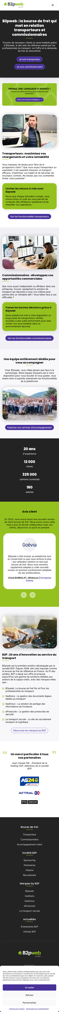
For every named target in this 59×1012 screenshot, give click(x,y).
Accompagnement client (29, 844)
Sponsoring (29, 860)
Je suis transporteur (29, 59)
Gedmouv (30, 901)
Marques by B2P (29, 883)
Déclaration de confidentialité (37, 1009)
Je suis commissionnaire (30, 66)
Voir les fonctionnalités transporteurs (29, 216)
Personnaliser (29, 1002)
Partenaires (29, 865)
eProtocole (29, 906)
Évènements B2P (29, 926)
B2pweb (29, 891)
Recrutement (29, 875)
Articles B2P (29, 931)
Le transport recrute (29, 910)
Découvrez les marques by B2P (29, 730)
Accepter (29, 987)
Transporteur (29, 834)
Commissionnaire (29, 839)
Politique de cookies (17, 1009)
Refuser (29, 995)
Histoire (29, 870)
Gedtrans (29, 896)
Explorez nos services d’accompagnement (29, 427)
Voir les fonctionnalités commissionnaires (29, 338)
